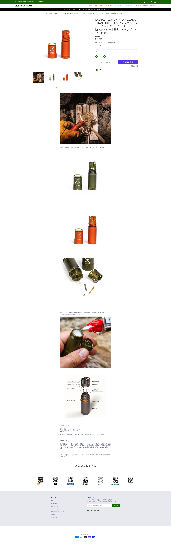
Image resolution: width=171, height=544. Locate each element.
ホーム (47, 13)
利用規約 (53, 514)
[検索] (143, 2)
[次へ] (61, 87)
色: (98, 48)
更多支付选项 (134, 66)
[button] (149, 2)
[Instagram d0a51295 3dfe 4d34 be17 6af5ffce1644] (40, 480)
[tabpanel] (85, 275)
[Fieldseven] (115, 480)
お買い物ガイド (54, 506)
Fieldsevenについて (56, 503)
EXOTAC (97, 36)
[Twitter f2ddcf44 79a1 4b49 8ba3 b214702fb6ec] (55, 480)
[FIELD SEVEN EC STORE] (23, 6)
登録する (116, 505)
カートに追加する (105, 62)
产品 (51, 13)
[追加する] (104, 56)
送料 (100, 42)
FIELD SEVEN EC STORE (83, 532)
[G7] (130, 480)
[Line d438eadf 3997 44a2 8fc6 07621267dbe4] (100, 480)
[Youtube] (85, 480)
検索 (52, 500)
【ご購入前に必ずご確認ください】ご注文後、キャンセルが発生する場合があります (85, 9)
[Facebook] (70, 480)
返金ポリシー (54, 517)
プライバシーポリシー (56, 509)
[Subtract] (96, 56)
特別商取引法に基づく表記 (57, 512)
